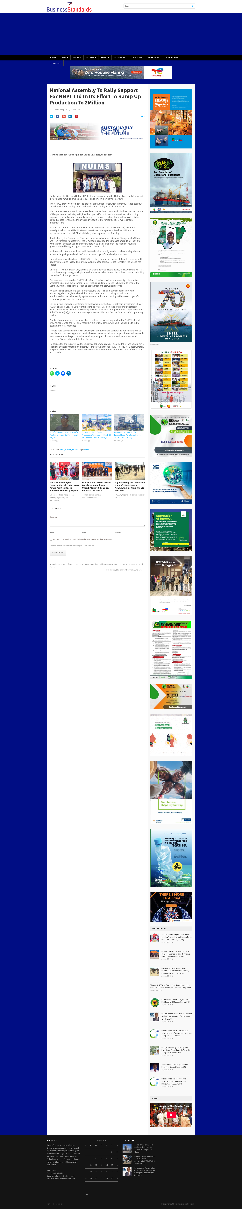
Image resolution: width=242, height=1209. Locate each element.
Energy (104, 57)
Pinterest (76, 116)
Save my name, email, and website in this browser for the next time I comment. (82, 539)
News (64, 57)
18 (91, 1171)
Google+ (64, 116)
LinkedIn (70, 116)
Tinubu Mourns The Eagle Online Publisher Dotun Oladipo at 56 (174, 1065)
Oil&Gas (75, 449)
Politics (77, 57)
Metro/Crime (153, 57)
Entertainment (171, 57)
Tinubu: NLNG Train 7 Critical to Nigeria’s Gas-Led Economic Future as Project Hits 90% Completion (170, 986)
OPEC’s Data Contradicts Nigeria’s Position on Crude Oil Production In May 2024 (64, 435)
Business (90, 57)
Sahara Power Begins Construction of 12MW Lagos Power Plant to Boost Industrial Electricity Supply (64, 486)
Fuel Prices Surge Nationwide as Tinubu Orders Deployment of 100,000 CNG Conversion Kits (144, 1160)
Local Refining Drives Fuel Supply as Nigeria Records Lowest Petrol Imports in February (143, 1148)
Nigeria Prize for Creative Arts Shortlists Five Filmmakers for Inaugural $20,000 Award (174, 1081)
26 (96, 1178)
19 (96, 1171)
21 (107, 1171)
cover (86, 449)
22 (112, 1171)
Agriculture (119, 57)
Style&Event (55, 63)
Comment (54, 517)
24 (85, 1178)
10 (85, 1165)
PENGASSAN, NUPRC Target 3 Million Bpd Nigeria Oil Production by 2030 (176, 1000)
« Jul (86, 1194)
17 (85, 1171)
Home (53, 57)
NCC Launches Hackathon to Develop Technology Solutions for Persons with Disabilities (176, 1016)
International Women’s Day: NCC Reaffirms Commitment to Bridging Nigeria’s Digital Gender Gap (144, 1171)
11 (91, 1165)
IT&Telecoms (136, 57)
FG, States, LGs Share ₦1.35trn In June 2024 (124, 570)
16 (117, 1165)
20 (101, 1171)
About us (59, 1204)
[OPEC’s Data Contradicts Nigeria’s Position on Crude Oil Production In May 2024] (64, 422)
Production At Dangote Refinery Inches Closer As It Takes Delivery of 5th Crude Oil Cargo (128, 435)
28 (107, 1178)
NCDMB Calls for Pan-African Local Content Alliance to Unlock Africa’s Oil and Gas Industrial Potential (96, 486)
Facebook (57, 116)
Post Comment (58, 553)
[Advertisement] (121, 33)
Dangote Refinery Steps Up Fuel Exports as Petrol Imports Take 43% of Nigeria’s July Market (176, 1050)
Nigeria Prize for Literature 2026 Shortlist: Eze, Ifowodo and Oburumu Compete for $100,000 (176, 1033)
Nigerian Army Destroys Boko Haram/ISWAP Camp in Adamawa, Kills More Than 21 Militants (130, 486)
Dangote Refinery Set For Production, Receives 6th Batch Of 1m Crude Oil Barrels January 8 (96, 435)
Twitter (51, 116)
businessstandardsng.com (184, 1204)
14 (107, 1165)
